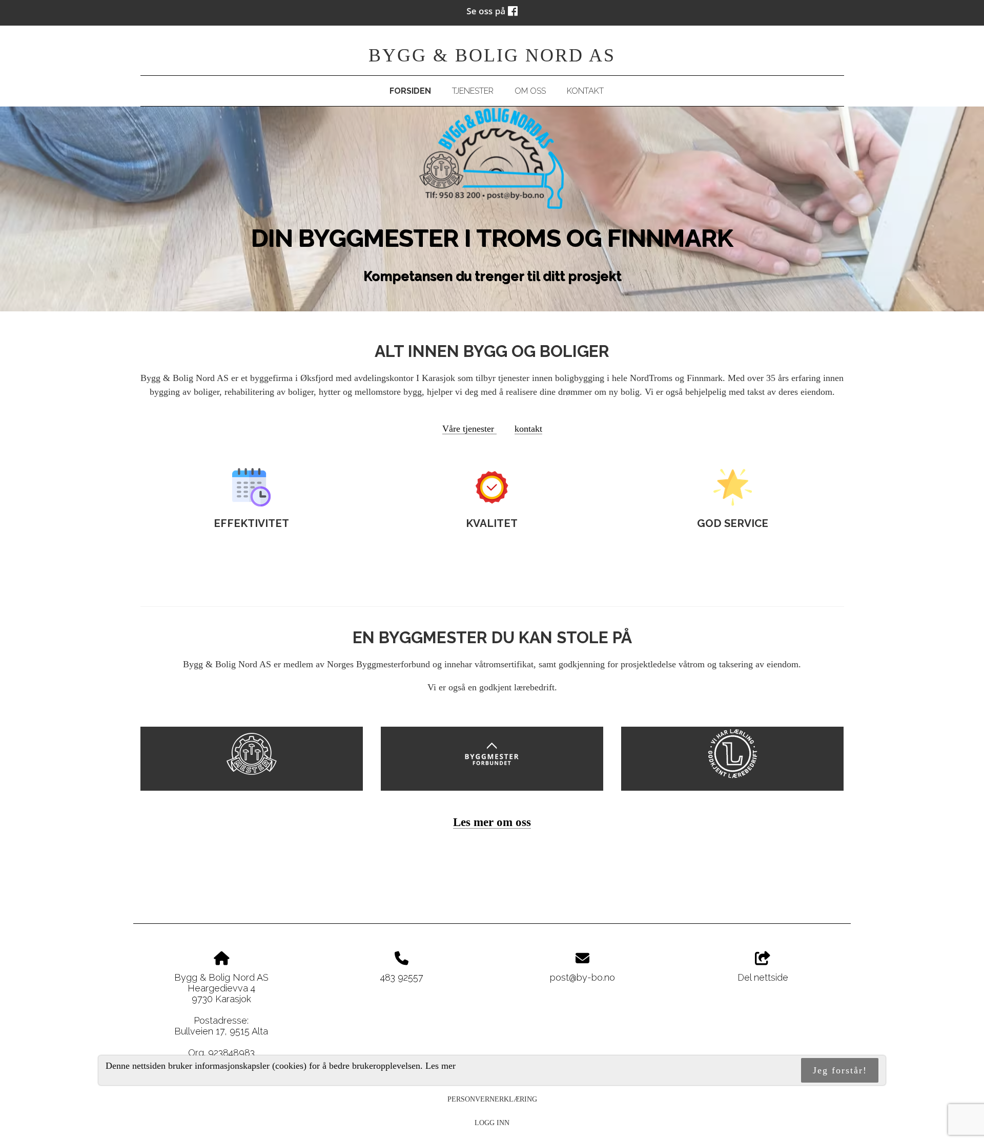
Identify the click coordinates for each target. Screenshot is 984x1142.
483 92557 (401, 977)
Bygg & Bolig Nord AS (492, 55)
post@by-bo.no (582, 977)
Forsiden (410, 91)
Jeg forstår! (840, 1070)
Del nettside (762, 977)
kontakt (528, 429)
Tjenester (473, 91)
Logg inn (492, 1122)
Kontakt (585, 91)
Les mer (440, 1065)
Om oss (530, 91)
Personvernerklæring (492, 1099)
